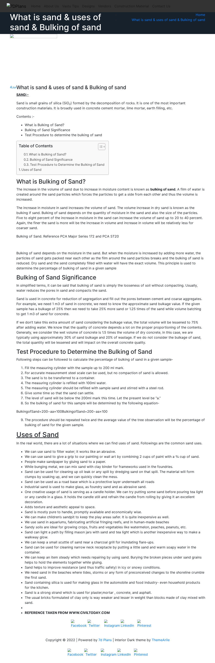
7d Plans (105, 640)
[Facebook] (77, 626)
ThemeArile (161, 640)
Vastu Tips (70, 6)
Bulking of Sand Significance (51, 160)
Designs (88, 6)
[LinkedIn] (127, 626)
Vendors (104, 6)
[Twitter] (94, 626)
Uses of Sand (31, 170)
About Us (51, 6)
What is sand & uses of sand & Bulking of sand (168, 20)
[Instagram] (111, 626)
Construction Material (131, 6)
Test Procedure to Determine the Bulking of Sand (67, 165)
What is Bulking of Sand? (47, 154)
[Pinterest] (144, 626)
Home (36, 6)
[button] (99, 147)
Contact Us (161, 6)
